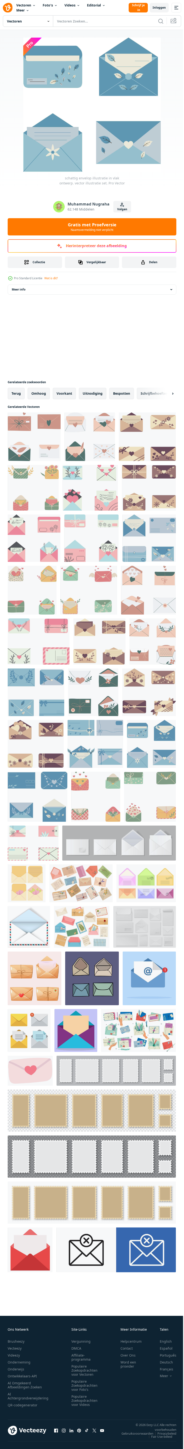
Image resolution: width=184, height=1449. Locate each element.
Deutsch (162, 1362)
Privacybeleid (163, 1433)
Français (163, 1369)
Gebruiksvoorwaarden (134, 1433)
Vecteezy (15, 1348)
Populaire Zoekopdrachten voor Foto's (84, 1385)
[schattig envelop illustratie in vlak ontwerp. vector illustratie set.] (149, 538)
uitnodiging (93, 393)
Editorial (94, 5)
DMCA (76, 1348)
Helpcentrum (131, 1341)
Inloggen (159, 8)
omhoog (38, 393)
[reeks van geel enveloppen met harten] (27, 883)
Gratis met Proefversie (92, 227)
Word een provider (128, 1364)
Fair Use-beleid (158, 1436)
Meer (20, 10)
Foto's (48, 5)
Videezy (14, 1355)
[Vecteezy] (7, 7)
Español (162, 1348)
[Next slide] (165, 393)
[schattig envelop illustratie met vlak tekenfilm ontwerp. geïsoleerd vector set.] (34, 436)
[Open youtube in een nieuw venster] (102, 1430)
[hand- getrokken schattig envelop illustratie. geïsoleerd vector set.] (90, 488)
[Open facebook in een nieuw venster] (56, 1430)
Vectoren (23, 5)
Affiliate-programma (81, 1357)
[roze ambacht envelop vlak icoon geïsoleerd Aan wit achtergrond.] (30, 1071)
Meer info (18, 289)
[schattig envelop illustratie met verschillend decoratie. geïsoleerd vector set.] (147, 436)
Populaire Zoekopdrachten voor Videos (84, 1400)
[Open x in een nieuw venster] (94, 1430)
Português (164, 1355)
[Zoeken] (161, 21)
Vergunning (81, 1341)
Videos (69, 5)
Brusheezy (16, 1341)
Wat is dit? (51, 278)
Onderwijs (16, 1369)
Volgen (122, 209)
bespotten (121, 393)
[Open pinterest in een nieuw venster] (79, 1430)
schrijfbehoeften (154, 393)
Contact (127, 1348)
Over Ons (128, 1355)
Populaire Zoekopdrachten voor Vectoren (84, 1370)
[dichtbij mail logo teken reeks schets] (116, 1249)
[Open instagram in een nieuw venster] (64, 1430)
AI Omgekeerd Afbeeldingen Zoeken (25, 1385)
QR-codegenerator (22, 1405)
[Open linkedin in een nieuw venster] (71, 1430)
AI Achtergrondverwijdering (28, 1396)
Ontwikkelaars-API (22, 1376)
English (162, 1341)
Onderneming (19, 1362)
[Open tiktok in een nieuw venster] (87, 1430)
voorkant (64, 393)
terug (16, 393)
